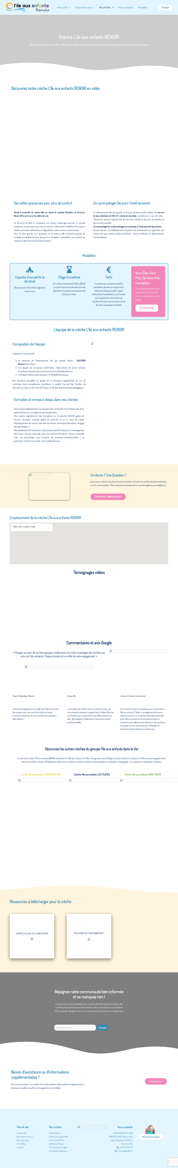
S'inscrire (103, 1027)
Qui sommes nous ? (85, 7)
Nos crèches (105, 7)
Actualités (142, 7)
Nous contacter (125, 1127)
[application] (112, 7)
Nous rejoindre (126, 7)
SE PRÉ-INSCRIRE (147, 308)
